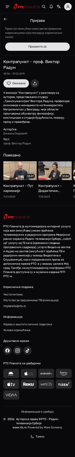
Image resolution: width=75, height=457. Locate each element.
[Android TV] (46, 373)
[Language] (58, 6)
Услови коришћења (16, 330)
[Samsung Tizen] (64, 384)
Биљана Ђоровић (15, 133)
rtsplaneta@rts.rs (14, 306)
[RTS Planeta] (26, 6)
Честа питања (13, 294)
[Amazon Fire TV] (64, 373)
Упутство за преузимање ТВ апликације (31, 300)
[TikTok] (27, 350)
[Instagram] (17, 350)
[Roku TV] (29, 384)
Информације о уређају (37, 411)
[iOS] (29, 373)
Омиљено (19, 83)
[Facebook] (7, 350)
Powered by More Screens (45, 427)
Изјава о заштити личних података (27, 324)
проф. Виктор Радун (17, 143)
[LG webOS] (46, 384)
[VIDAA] (11, 395)
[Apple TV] (11, 384)
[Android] (11, 373)
